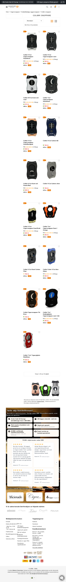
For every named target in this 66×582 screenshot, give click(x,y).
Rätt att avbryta (21, 532)
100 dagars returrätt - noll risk (46, 419)
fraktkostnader (41, 401)
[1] (26, 61)
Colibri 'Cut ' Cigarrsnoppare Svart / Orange (50, 228)
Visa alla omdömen (37, 547)
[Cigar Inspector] (53, 496)
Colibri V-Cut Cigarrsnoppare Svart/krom (28, 56)
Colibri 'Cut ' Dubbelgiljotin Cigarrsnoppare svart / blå (51, 314)
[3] (29, 61)
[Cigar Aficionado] (15, 496)
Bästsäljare (30, 20)
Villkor (7, 536)
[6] (48, 104)
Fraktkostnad (9, 531)
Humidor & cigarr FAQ (23, 541)
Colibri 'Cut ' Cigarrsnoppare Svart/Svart (48, 99)
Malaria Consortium (18, 570)
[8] (50, 104)
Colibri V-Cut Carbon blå (50, 140)
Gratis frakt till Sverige (19, 2)
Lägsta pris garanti (43, 425)
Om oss (19, 523)
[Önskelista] (59, 7)
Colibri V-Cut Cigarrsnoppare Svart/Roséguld (28, 142)
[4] (31, 61)
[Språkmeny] (33, 577)
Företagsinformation (22, 538)
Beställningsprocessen (12, 534)
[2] (27, 61)
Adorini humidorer (37, 526)
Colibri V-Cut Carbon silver (51, 183)
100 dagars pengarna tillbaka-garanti (47, 2)
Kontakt (8, 521)
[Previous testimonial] (9, 462)
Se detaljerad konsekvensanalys (39, 573)
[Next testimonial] (56, 462)
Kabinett (34, 521)
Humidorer (35, 524)
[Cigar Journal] (34, 496)
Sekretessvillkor (10, 539)
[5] (32, 61)
